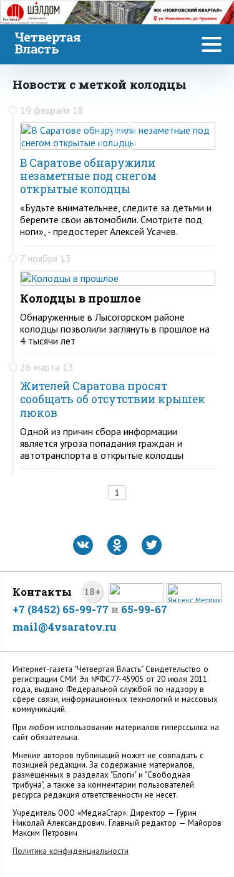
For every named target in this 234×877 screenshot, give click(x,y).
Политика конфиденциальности (70, 851)
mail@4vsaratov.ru (64, 626)
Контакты (42, 591)
